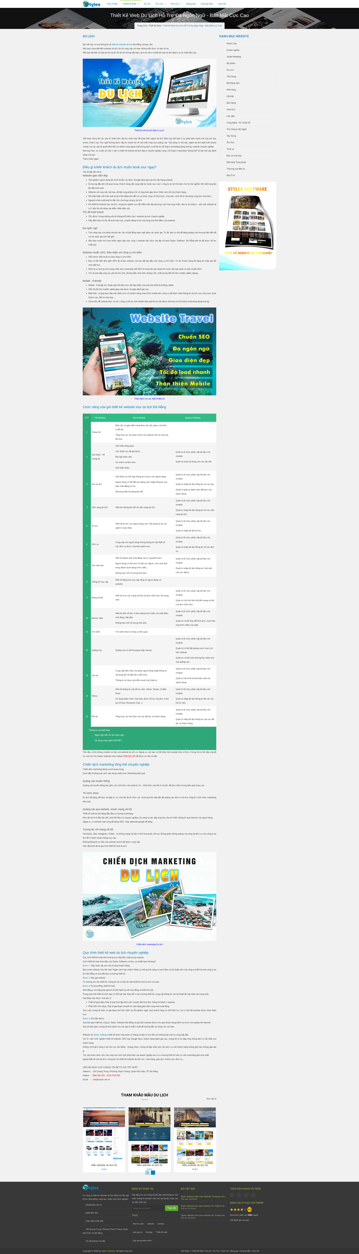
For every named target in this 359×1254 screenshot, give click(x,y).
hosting (149, 1232)
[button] (153, 1172)
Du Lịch (230, 70)
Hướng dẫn (207, 4)
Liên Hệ (222, 4)
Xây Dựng (231, 136)
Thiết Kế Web (197, 1251)
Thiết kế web (161, 1232)
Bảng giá (191, 4)
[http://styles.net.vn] (247, 269)
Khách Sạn (231, 43)
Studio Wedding (233, 56)
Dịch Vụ (175, 4)
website (150, 1224)
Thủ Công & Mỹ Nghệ (236, 129)
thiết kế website (127, 150)
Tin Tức (159, 4)
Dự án (147, 4)
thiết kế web (160, 52)
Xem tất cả (211, 1099)
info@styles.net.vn (94, 1205)
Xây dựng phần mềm (142, 1240)
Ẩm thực (230, 142)
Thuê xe (230, 149)
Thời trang (231, 76)
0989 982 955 (92, 1213)
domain (161, 1224)
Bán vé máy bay (234, 155)
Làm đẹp (230, 116)
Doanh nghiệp (232, 50)
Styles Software (177, 240)
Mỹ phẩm (230, 63)
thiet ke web (138, 1224)
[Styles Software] (90, 1189)
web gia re (137, 1232)
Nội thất (230, 96)
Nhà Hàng (231, 89)
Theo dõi (171, 1208)
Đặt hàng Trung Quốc (236, 162)
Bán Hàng (231, 103)
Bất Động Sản (232, 83)
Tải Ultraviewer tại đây (95, 1241)
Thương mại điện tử (235, 169)
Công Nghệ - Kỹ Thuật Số (238, 122)
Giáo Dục (230, 109)
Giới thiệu (112, 4)
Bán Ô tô (230, 175)
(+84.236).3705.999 (94, 1221)
